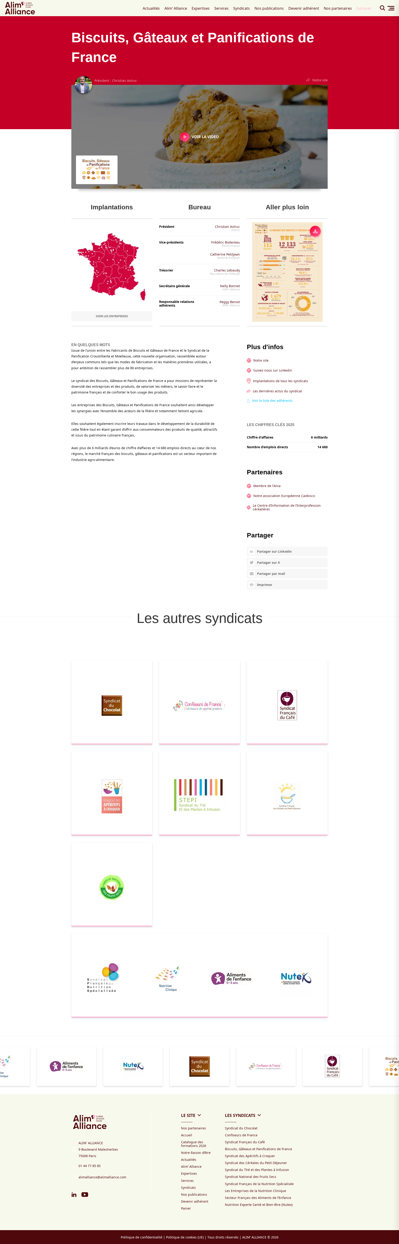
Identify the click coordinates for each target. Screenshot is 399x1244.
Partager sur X (268, 562)
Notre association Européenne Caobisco (284, 496)
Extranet (364, 8)
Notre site (320, 80)
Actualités (151, 8)
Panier (186, 1208)
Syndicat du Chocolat (241, 1128)
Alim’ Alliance (175, 8)
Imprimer (264, 584)
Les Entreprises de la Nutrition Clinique (255, 1191)
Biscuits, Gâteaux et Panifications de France (258, 1149)
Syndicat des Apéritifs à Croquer (250, 1156)
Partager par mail (271, 573)
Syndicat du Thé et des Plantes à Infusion (257, 1170)
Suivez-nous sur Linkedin (272, 370)
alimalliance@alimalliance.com (102, 1177)
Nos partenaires (338, 8)
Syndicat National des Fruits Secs (250, 1176)
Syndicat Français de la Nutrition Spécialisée (259, 1184)
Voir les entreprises (112, 316)
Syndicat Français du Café (245, 1142)
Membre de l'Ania (267, 486)
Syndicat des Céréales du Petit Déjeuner (256, 1163)
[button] (1, 1091)
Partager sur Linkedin (274, 551)
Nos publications (269, 8)
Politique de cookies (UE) (185, 1237)
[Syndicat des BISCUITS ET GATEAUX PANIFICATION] (287, 272)
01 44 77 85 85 (90, 1166)
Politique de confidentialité (141, 1237)
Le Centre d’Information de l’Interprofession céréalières (287, 507)
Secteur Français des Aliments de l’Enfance (258, 1197)
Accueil (186, 1135)
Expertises (201, 8)
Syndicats (241, 8)
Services (221, 8)
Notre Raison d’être (196, 1152)
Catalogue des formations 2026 (193, 1144)
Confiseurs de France (241, 1135)
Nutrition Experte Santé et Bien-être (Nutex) (259, 1204)
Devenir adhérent (303, 8)
